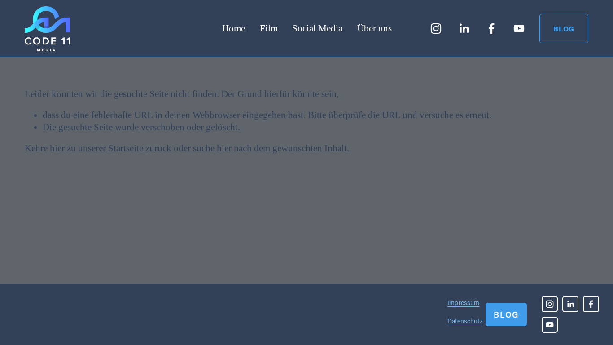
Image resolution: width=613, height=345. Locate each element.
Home (233, 28)
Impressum (463, 303)
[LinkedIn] (463, 28)
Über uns (374, 28)
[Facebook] (491, 28)
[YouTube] (518, 28)
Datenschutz (464, 321)
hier (57, 148)
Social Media (317, 28)
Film (269, 28)
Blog (563, 28)
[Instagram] (435, 28)
